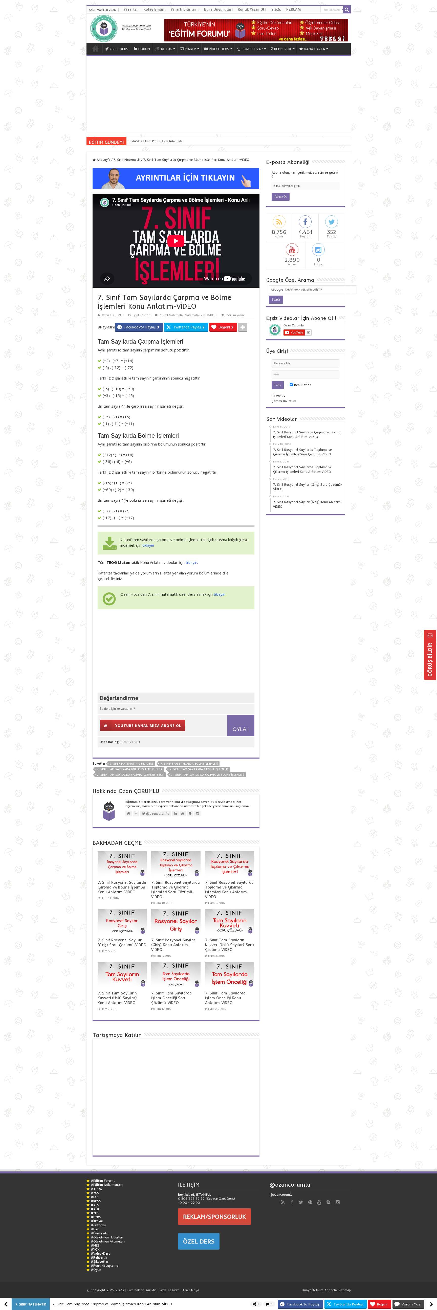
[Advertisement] (218, 94)
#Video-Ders (100, 1253)
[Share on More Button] (242, 327)
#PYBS (96, 1217)
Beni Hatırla (302, 385)
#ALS (95, 1205)
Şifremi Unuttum (284, 401)
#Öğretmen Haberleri (107, 1237)
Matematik (192, 315)
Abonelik (330, 1290)
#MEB (95, 1245)
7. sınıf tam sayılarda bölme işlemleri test (130, 769)
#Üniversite (99, 1233)
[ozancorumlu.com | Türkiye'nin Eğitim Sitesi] (122, 27)
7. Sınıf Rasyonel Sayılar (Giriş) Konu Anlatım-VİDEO (173, 945)
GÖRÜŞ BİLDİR (430, 659)
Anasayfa (103, 160)
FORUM (144, 49)
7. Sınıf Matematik (126, 160)
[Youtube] (319, 1202)
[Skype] (328, 1202)
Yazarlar (131, 9)
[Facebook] (292, 1202)
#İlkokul (97, 1221)
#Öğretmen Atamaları (108, 1241)
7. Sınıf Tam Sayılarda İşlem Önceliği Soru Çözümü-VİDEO (171, 998)
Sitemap (344, 1290)
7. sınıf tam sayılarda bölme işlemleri (189, 763)
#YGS (95, 1193)
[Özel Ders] (176, 178)
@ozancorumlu (290, 1184)
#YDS (95, 1213)
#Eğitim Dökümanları (107, 1185)
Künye (306, 1290)
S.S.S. (276, 9)
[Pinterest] (310, 1202)
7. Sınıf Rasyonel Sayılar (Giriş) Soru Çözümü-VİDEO (122, 942)
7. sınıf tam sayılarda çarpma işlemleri (199, 769)
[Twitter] (301, 1202)
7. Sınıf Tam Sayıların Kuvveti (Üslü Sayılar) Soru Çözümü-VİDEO (229, 945)
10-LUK (166, 49)
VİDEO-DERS (219, 49)
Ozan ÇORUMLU (113, 315)
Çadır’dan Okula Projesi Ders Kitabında (155, 141)
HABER (190, 49)
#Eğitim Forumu (103, 1181)
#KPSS (96, 1201)
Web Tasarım (170, 1290)
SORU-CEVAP (252, 49)
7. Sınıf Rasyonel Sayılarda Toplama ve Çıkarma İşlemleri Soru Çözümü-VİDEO (175, 889)
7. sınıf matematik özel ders (131, 763)
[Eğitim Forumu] (256, 30)
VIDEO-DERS (209, 315)
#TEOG (96, 1189)
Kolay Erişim (154, 9)
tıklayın (148, 545)
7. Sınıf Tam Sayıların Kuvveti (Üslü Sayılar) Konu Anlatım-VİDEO (117, 998)
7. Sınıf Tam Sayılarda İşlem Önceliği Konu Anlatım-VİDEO (225, 998)
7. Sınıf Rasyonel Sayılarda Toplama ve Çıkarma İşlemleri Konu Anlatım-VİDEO (229, 889)
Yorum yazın (235, 315)
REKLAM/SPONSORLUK (214, 1216)
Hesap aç (278, 395)
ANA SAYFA (95, 48)
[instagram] (337, 1202)
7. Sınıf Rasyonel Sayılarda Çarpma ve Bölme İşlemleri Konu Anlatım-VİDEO (122, 887)
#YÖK (95, 1249)
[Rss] (283, 1202)
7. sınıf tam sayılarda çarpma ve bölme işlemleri (207, 774)
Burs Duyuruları (218, 9)
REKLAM (293, 9)
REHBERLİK (282, 49)
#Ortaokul (99, 1225)
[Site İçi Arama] (347, 9)
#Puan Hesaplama (104, 1265)
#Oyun (96, 1270)
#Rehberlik (99, 1257)
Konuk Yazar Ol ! (252, 9)
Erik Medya (191, 1290)
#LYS (95, 1197)
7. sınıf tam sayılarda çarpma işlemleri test (130, 774)
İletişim (317, 1290)
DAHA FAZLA (314, 49)
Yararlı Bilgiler (183, 9)
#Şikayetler (99, 1261)
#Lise (95, 1229)
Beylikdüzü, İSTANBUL (194, 1194)
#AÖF (95, 1209)
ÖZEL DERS (119, 49)
